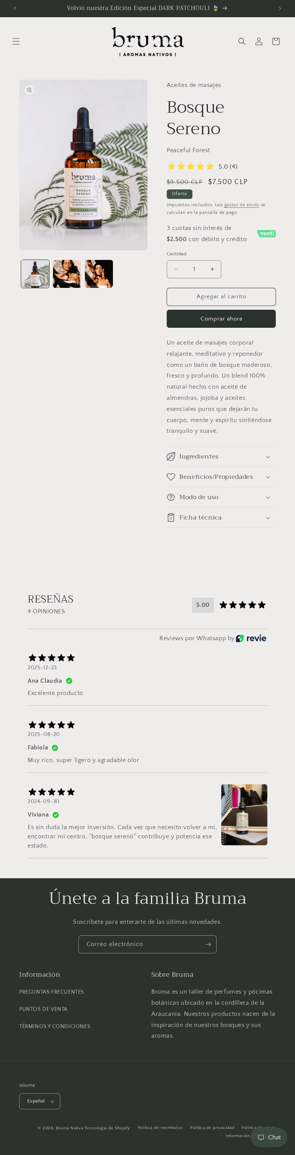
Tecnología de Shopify (107, 1128)
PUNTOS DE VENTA (43, 1009)
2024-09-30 (44, 801)
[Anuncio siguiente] (280, 8)
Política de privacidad (212, 1127)
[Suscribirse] (207, 944)
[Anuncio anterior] (15, 8)
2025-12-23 (42, 668)
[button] (16, 41)
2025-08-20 (44, 734)
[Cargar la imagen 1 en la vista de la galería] (35, 274)
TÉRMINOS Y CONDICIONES (54, 1027)
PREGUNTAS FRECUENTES (51, 992)
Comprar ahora (221, 318)
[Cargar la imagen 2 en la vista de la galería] (67, 274)
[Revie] (251, 638)
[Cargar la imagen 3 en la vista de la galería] (99, 274)
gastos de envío (242, 204)
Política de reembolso (160, 1127)
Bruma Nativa (69, 1128)
